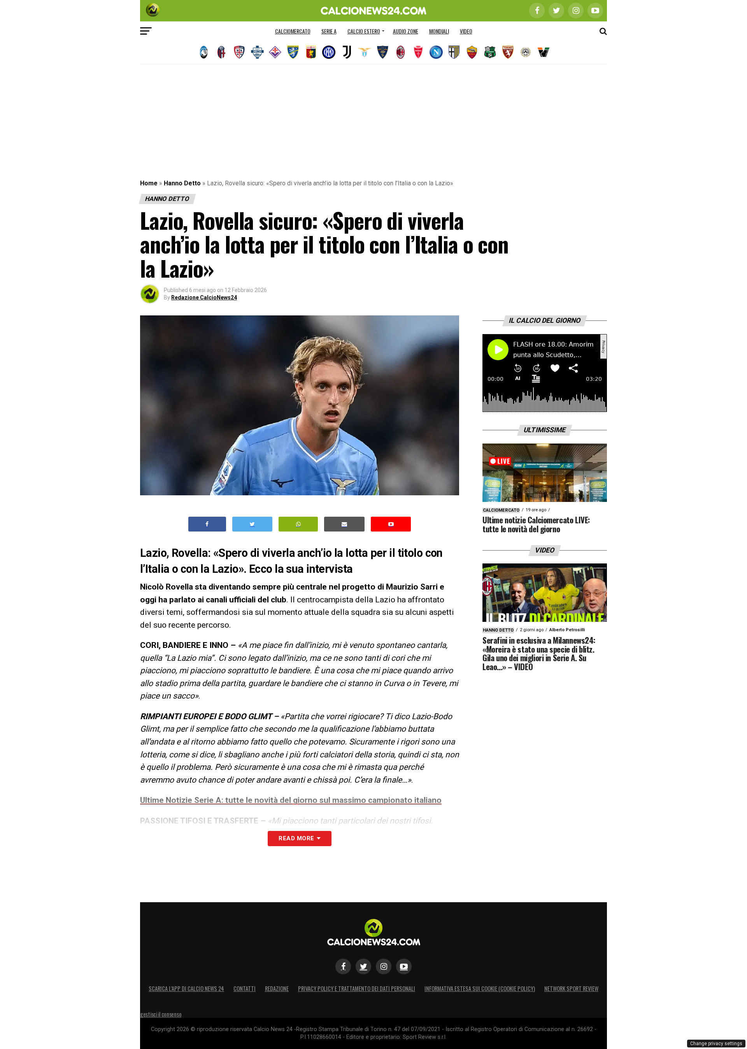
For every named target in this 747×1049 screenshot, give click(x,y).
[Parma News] (454, 52)
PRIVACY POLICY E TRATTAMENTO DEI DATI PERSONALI (356, 988)
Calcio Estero (363, 31)
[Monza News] (418, 52)
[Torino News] (508, 52)
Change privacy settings (716, 1043)
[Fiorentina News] (275, 52)
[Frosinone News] (293, 52)
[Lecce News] (382, 52)
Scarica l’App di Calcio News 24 (186, 988)
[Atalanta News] (203, 52)
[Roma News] (472, 52)
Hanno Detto (182, 183)
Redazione (277, 988)
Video (466, 31)
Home (149, 183)
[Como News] (257, 52)
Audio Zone (405, 31)
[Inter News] (329, 52)
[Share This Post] (298, 524)
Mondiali (439, 31)
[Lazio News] (365, 52)
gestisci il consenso (160, 1014)
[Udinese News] (526, 52)
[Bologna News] (221, 52)
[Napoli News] (436, 52)
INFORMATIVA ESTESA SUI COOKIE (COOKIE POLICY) (479, 988)
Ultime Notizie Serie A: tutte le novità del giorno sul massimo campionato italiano (291, 800)
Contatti (244, 988)
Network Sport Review (571, 988)
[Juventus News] (347, 52)
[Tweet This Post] (252, 524)
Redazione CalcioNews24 (204, 297)
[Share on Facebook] (207, 524)
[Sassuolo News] (490, 52)
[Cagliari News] (239, 52)
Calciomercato (292, 31)
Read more (296, 838)
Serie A (329, 31)
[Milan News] (400, 52)
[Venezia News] (543, 52)
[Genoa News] (311, 52)
